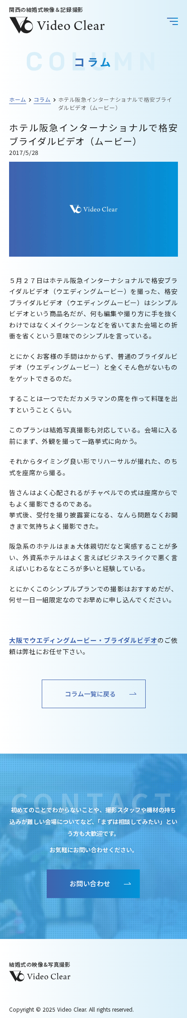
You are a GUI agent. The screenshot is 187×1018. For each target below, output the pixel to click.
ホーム (17, 99)
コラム (42, 99)
